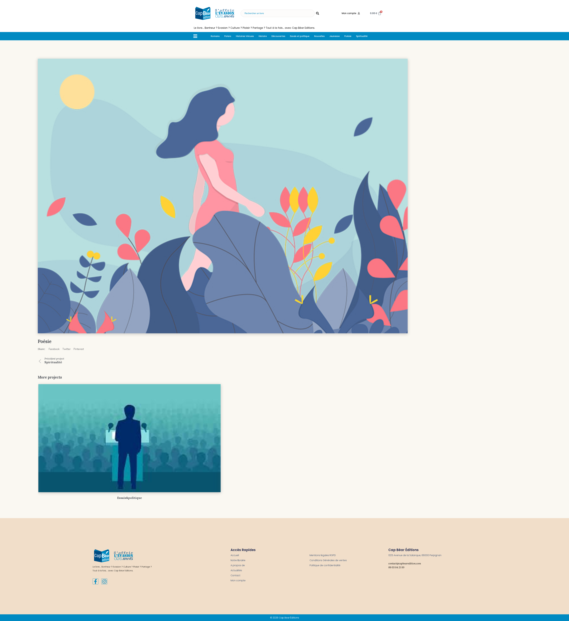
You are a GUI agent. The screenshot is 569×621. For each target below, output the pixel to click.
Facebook (54, 349)
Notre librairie (238, 560)
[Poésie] (223, 196)
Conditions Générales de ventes (328, 560)
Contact (235, 575)
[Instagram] (104, 581)
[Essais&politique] (129, 438)
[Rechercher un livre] (278, 13)
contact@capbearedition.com (404, 563)
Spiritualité (53, 362)
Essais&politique (129, 498)
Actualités (236, 570)
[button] (195, 36)
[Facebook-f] (96, 581)
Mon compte (238, 580)
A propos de (238, 565)
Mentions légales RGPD (323, 555)
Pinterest (78, 349)
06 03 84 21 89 (396, 567)
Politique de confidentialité (325, 565)
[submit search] (317, 13)
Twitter (66, 349)
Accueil (235, 555)
